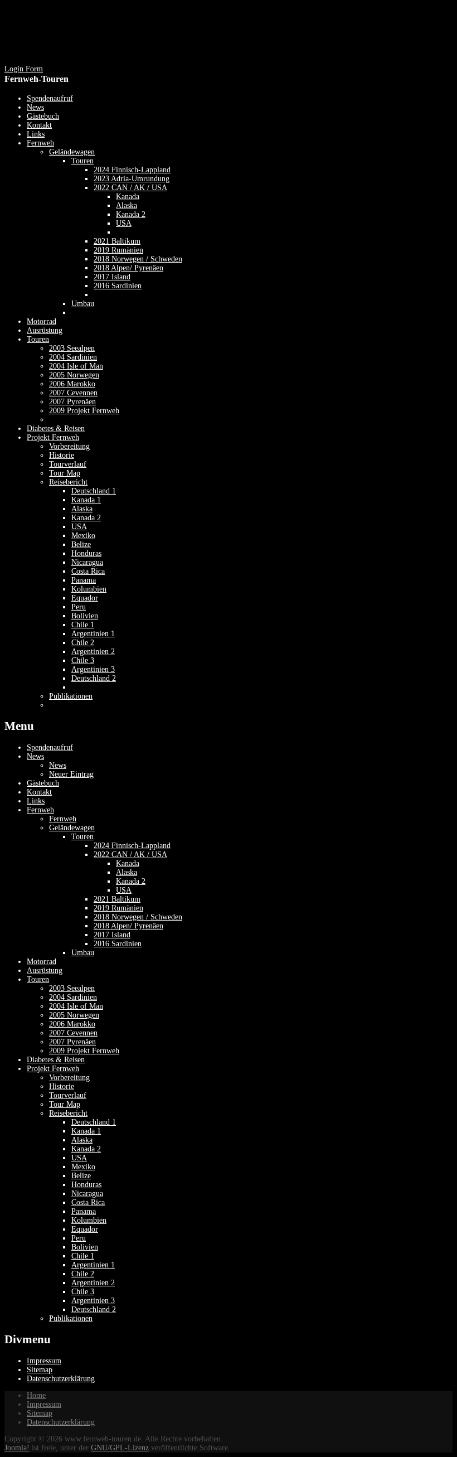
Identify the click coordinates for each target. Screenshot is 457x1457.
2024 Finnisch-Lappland (132, 845)
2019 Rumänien (118, 908)
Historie (61, 1086)
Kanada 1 (86, 1131)
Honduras (86, 1184)
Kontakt (39, 792)
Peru (78, 1238)
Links (36, 801)
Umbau (82, 952)
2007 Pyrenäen (72, 1042)
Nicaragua (87, 1193)
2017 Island (112, 935)
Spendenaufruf (50, 747)
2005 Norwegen (74, 1015)
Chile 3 (82, 1291)
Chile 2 (82, 1274)
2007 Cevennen (73, 1033)
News (35, 756)
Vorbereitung (69, 1077)
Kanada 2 (130, 881)
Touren (82, 836)
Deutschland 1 (93, 1122)
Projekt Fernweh (53, 1068)
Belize (81, 1176)
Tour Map (64, 1104)
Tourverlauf (67, 1095)
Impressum (44, 1361)
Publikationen (71, 1318)
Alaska (126, 872)
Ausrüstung (44, 970)
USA (124, 890)
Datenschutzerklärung (61, 1378)
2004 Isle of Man (76, 1006)
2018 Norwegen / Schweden (138, 917)
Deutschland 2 (93, 1309)
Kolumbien (88, 1220)
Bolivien (84, 1247)
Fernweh (40, 810)
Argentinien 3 (93, 1300)
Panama (83, 1211)
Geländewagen (72, 828)
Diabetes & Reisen (56, 1060)
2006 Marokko (72, 1024)
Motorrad (41, 961)
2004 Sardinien (73, 997)
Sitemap (39, 1370)
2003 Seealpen (72, 988)
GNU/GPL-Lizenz (120, 1448)
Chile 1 (82, 1256)
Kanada (127, 863)
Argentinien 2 (93, 1283)
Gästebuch (43, 783)
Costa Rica (88, 1202)
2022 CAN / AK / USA (130, 854)
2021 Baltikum (117, 899)
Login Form (23, 69)
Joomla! (17, 1448)
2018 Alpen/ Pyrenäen (128, 926)
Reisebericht (68, 1113)
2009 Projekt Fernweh (84, 1051)
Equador (84, 1229)
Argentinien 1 (93, 1265)
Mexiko (83, 1167)
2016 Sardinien (118, 944)
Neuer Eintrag (71, 774)
